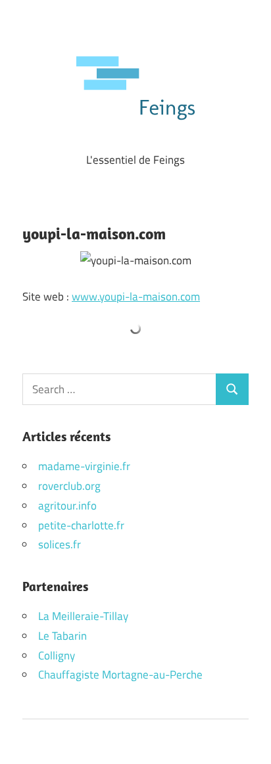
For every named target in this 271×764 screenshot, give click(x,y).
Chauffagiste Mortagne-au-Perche (120, 674)
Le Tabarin (62, 635)
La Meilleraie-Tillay (83, 616)
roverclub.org (69, 485)
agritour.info (67, 505)
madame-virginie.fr (84, 466)
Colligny (56, 655)
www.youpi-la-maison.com (136, 296)
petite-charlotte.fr (81, 525)
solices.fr (59, 544)
